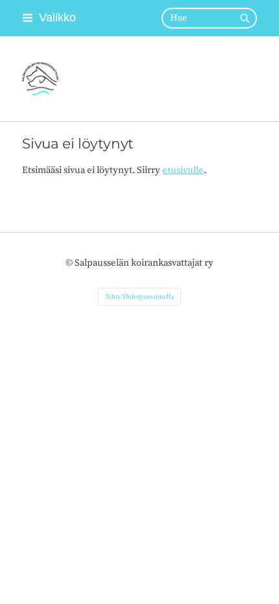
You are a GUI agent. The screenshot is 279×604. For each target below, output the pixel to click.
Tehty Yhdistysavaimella (139, 297)
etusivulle (183, 170)
